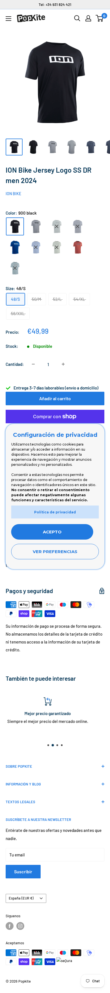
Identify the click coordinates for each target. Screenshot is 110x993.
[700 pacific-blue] (36, 247)
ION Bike (13, 193)
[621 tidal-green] (57, 226)
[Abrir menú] (8, 18)
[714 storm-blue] (78, 226)
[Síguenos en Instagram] (20, 926)
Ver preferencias (55, 551)
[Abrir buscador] (77, 18)
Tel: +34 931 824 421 (55, 4)
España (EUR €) (21, 898)
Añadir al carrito (55, 398)
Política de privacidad (55, 512)
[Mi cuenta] (88, 18)
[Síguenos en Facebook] (10, 926)
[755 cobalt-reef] (15, 247)
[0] (99, 18)
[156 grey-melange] (36, 226)
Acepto (52, 532)
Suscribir (23, 871)
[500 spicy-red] (78, 247)
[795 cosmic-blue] (15, 268)
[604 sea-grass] (57, 247)
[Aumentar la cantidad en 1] (63, 364)
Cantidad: (15, 364)
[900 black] (15, 226)
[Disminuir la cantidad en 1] (33, 364)
